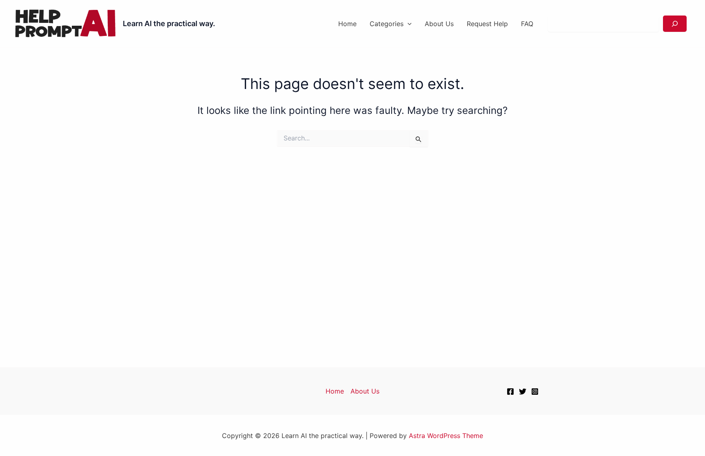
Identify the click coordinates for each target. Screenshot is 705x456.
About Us (439, 24)
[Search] (675, 24)
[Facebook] (510, 391)
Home (347, 24)
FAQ (527, 24)
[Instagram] (535, 391)
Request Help (487, 24)
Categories (386, 24)
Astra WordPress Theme (446, 436)
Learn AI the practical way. (169, 23)
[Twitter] (522, 391)
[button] (407, 23)
